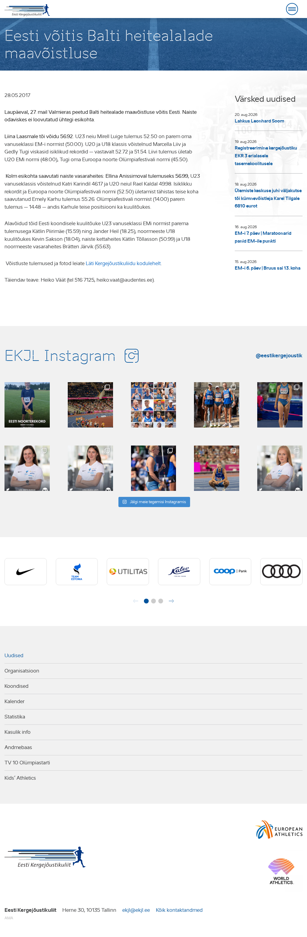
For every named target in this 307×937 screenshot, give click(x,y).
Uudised (13, 655)
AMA (8, 918)
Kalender (14, 701)
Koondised (16, 686)
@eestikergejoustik (279, 355)
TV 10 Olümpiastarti (27, 763)
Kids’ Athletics (20, 778)
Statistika (14, 717)
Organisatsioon (21, 671)
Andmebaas (18, 747)
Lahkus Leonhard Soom (259, 121)
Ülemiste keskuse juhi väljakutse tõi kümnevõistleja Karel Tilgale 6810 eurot (268, 198)
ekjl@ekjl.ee (136, 910)
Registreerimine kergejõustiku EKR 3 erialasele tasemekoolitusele (266, 155)
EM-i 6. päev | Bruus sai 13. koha (267, 268)
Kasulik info (17, 732)
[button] (146, 601)
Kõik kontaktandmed (179, 910)
